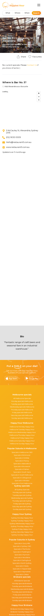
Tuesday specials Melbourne (22, 404)
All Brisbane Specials (22, 581)
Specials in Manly (22, 566)
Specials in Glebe (22, 574)
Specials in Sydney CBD (22, 546)
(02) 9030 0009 (13, 137)
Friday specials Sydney (22, 504)
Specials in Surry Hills (22, 543)
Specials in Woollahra (22, 557)
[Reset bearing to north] (38, 100)
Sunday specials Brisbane (22, 600)
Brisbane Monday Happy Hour (22, 609)
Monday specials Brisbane (22, 583)
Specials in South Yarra (22, 472)
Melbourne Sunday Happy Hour (22, 444)
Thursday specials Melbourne (22, 410)
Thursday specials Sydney (22, 501)
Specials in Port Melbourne (22, 483)
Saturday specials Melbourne (22, 415)
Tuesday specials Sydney (22, 495)
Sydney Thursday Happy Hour (22, 526)
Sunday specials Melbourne (22, 418)
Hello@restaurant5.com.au (18, 142)
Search (36, 13)
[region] (22, 108)
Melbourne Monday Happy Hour (22, 427)
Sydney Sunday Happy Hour (22, 535)
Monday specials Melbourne (22, 401)
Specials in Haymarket (22, 572)
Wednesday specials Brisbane (22, 589)
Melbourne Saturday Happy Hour (22, 441)
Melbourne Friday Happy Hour (22, 438)
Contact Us (32, 65)
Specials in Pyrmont (22, 555)
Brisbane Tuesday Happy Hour (22, 612)
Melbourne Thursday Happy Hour (22, 435)
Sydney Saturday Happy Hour (22, 532)
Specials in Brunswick (22, 466)
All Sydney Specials (22, 489)
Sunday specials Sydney (22, 509)
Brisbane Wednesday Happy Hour (22, 615)
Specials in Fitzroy (22, 461)
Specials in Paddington (22, 552)
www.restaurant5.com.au (18, 147)
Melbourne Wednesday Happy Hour (22, 432)
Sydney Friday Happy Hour (22, 529)
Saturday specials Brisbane (22, 597)
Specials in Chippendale (22, 569)
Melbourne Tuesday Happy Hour (22, 429)
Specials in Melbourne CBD (22, 452)
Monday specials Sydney (22, 492)
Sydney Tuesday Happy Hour (22, 521)
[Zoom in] (38, 93)
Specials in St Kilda (22, 458)
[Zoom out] (38, 96)
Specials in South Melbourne (22, 475)
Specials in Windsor (22, 480)
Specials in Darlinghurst (22, 560)
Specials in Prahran (22, 469)
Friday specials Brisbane (22, 595)
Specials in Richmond (22, 455)
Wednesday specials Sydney (22, 498)
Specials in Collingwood (22, 478)
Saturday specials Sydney (22, 506)
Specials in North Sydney (22, 563)
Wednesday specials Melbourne (22, 407)
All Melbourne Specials (22, 398)
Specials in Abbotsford (22, 464)
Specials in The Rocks (22, 549)
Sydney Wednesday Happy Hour (22, 523)
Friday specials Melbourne (22, 412)
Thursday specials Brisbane (22, 592)
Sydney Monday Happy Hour (22, 518)
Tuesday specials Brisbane (22, 586)
